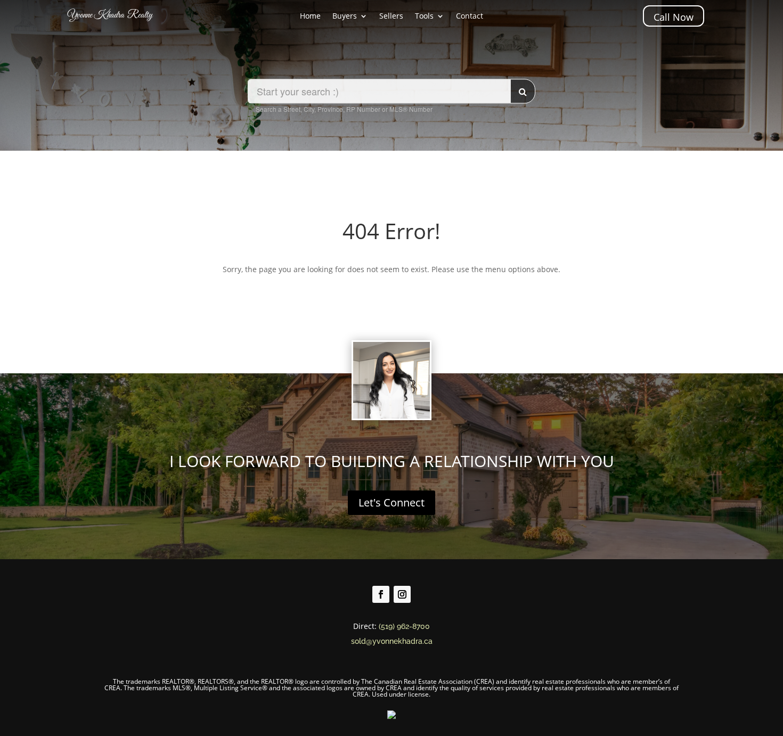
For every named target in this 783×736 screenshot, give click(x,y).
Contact (469, 16)
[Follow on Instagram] (402, 594)
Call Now (674, 17)
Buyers (344, 16)
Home (310, 16)
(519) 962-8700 (404, 626)
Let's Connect (391, 502)
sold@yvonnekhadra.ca (392, 641)
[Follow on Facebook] (380, 594)
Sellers (391, 16)
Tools (424, 16)
